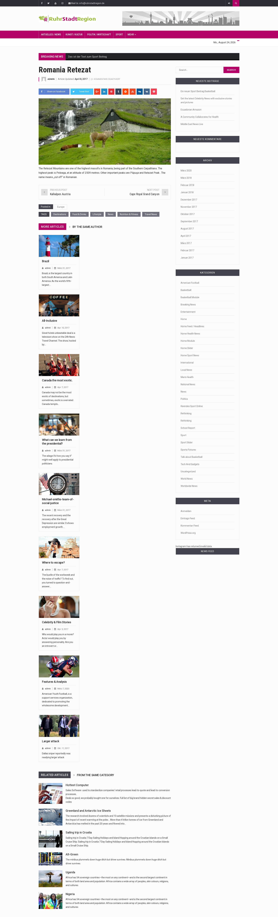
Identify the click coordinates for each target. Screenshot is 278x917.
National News (188, 384)
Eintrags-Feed (188, 518)
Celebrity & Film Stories (56, 622)
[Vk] (147, 92)
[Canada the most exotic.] (59, 365)
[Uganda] (50, 878)
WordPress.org (188, 533)
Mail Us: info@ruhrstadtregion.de (87, 3)
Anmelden (186, 511)
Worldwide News (189, 486)
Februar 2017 (187, 250)
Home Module (188, 341)
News (110, 214)
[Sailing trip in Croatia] (50, 838)
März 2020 (186, 170)
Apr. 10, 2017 (63, 328)
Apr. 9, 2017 (62, 629)
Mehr (131, 34)
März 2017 (186, 243)
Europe (61, 207)
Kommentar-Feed (190, 525)
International (187, 362)
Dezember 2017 (189, 199)
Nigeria (70, 894)
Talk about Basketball (191, 457)
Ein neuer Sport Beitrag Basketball (198, 91)
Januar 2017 (187, 257)
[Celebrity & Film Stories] (59, 607)
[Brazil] (59, 246)
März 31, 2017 (63, 268)
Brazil (45, 261)
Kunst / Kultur (74, 34)
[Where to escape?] (59, 547)
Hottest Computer (77, 785)
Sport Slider (187, 442)
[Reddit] (125, 92)
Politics (184, 399)
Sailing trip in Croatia (79, 832)
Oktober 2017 (188, 214)
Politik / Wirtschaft (99, 34)
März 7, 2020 (63, 688)
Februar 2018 (187, 185)
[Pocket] (154, 92)
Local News (186, 370)
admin (51, 79)
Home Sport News (190, 355)
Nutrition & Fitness (129, 214)
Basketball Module (190, 297)
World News (187, 478)
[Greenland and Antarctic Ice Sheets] (50, 817)
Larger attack (50, 741)
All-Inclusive (49, 320)
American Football (190, 283)
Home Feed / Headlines (192, 326)
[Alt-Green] (50, 858)
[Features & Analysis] (59, 666)
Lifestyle (97, 214)
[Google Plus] (97, 92)
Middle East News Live (192, 124)
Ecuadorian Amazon (191, 109)
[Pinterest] (111, 92)
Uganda (70, 872)
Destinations (59, 214)
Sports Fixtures (188, 449)
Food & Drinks (79, 214)
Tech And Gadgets (190, 464)
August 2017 (187, 228)
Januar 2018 (187, 192)
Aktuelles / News (51, 34)
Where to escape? (53, 562)
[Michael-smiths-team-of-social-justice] (59, 484)
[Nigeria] (50, 900)
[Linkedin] (104, 92)
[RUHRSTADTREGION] (72, 19)
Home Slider (187, 348)
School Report (188, 428)
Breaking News (188, 304)
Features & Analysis (54, 681)
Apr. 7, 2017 (62, 387)
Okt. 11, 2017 (63, 748)
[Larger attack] (59, 726)
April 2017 (186, 236)
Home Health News (190, 333)
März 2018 (186, 178)
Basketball (186, 290)
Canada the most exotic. (57, 380)
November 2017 (189, 207)
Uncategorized (188, 471)
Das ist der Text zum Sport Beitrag (87, 56)
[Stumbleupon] (133, 92)
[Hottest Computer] (50, 793)
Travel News (151, 214)
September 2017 (189, 221)
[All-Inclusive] (59, 305)
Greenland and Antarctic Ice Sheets (88, 810)
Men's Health (187, 377)
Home (184, 319)
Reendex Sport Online (192, 406)
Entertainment (188, 312)
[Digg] (140, 92)
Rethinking (186, 413)
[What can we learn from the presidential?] (59, 425)
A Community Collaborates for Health (200, 117)
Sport (119, 34)
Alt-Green (72, 854)
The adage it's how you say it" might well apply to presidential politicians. (57, 460)
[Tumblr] (118, 92)
